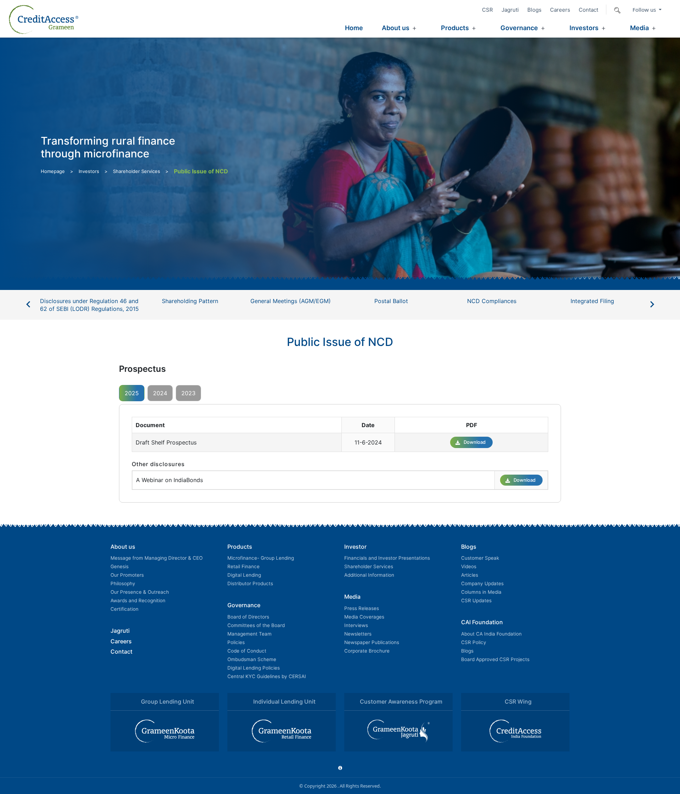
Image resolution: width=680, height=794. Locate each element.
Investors (584, 28)
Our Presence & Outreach (139, 592)
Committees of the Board (256, 625)
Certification (124, 609)
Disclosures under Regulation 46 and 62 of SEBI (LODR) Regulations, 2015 (89, 304)
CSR (487, 9)
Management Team (249, 634)
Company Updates (482, 583)
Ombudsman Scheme (251, 659)
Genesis (119, 566)
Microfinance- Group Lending (260, 558)
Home (354, 28)
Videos (468, 566)
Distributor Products (250, 583)
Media (639, 28)
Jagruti (510, 9)
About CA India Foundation (491, 634)
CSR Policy (473, 642)
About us (395, 28)
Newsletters (358, 634)
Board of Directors (248, 617)
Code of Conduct (246, 651)
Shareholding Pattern (190, 300)
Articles (469, 575)
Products (455, 28)
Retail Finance (243, 566)
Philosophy (122, 583)
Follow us (645, 9)
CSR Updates (476, 600)
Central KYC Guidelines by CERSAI (266, 676)
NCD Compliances (491, 300)
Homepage (53, 171)
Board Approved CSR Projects (495, 659)
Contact (588, 9)
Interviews (356, 625)
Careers (560, 9)
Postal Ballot (391, 300)
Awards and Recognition (137, 600)
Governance (519, 28)
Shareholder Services (136, 171)
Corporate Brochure (367, 651)
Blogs (534, 9)
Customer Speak (480, 558)
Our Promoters (127, 575)
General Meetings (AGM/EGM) (290, 300)
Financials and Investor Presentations (387, 558)
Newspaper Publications (371, 642)
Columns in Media (481, 592)
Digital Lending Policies (253, 668)
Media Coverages (364, 617)
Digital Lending (244, 575)
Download (475, 442)
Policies (236, 642)
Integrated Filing (592, 300)
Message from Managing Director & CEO (156, 558)
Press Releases (361, 608)
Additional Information (369, 575)
